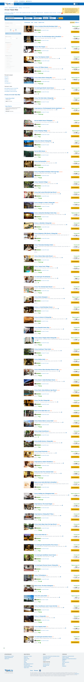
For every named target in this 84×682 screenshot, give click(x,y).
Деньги (63, 663)
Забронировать (75, 31)
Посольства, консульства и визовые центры (51, 656)
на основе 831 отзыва (44, 270)
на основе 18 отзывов (44, 517)
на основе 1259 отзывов (45, 60)
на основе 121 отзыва (44, 124)
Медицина (64, 666)
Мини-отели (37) (40, 12)
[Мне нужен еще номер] (57, 18)
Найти (60, 18)
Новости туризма (65, 657)
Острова (25, 660)
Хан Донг (6, 78)
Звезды (35, 22)
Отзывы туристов (46, 663)
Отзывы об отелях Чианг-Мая (12, 94)
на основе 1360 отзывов (45, 185)
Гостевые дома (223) (61, 12)
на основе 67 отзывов (44, 630)
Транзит (44, 660)
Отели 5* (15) (7, 12)
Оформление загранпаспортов (68, 656)
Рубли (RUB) (21, 3)
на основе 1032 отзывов (45, 238)
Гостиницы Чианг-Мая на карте (10, 89)
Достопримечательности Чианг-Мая (11, 88)
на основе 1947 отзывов (45, 134)
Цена (32, 22)
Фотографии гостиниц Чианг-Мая (11, 91)
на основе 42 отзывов (44, 216)
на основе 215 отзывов (45, 280)
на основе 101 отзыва (44, 363)
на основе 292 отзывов (45, 249)
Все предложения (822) (9, 13)
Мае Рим (6, 76)
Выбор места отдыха (28, 656)
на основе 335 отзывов (45, 414)
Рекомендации (27, 22)
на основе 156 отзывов (45, 579)
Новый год (26, 657)
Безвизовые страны (47, 657)
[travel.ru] (9, 4)
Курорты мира (26, 658)
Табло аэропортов (65, 662)
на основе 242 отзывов (45, 91)
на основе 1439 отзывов (45, 497)
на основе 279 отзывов (45, 609)
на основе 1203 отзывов (45, 81)
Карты (63, 664)
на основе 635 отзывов (45, 404)
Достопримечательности (28, 663)
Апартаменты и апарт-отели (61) (50, 12)
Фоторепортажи (46, 665)
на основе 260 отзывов (45, 290)
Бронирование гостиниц (9, 656)
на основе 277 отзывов (45, 101)
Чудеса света (26, 667)
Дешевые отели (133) (26, 12)
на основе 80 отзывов (44, 50)
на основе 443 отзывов (45, 475)
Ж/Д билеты (7, 658)
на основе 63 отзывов (44, 548)
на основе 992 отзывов (45, 165)
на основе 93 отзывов (44, 383)
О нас (31, 670)
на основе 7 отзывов (44, 599)
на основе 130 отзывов (45, 528)
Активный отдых (27, 665)
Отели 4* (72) (12, 12)
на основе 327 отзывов (45, 144)
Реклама (36, 670)
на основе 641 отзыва (44, 30)
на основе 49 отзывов (44, 538)
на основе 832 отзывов (45, 175)
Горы (25, 661)
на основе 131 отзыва (44, 40)
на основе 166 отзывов (45, 487)
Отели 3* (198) (19, 12)
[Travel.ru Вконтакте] (40, 670)
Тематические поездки (28, 666)
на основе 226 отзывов (45, 455)
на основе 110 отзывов (45, 424)
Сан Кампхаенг (7, 83)
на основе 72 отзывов (44, 331)
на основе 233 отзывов (45, 507)
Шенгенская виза (46, 658)
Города (25, 662)
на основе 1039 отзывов (45, 71)
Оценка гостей (41, 22)
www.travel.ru (77, 673)
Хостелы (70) (33, 12)
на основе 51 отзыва (44, 321)
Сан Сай (6, 81)
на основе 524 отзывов (45, 342)
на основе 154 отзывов (45, 558)
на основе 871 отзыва (44, 373)
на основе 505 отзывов (45, 465)
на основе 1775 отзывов (45, 206)
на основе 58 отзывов (44, 589)
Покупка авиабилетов (9, 657)
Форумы (44, 666)
